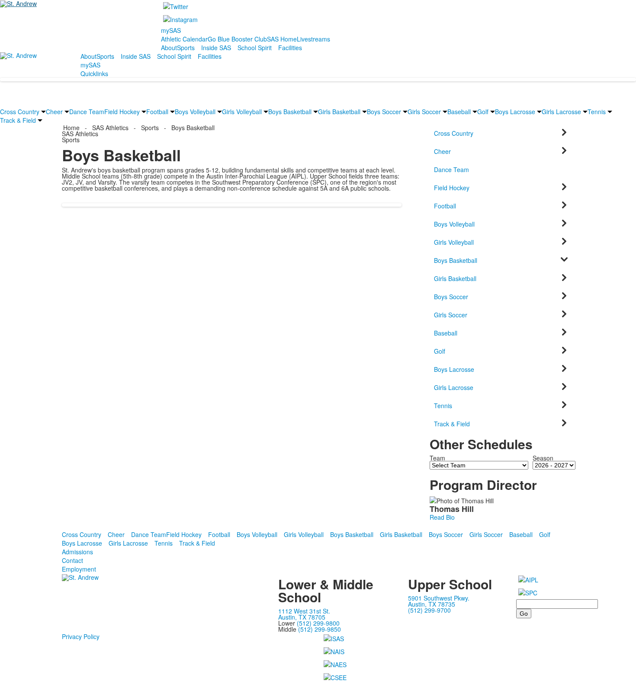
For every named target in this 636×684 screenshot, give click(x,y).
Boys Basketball (290, 111)
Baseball (459, 111)
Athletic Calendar (184, 39)
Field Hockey (122, 111)
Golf (482, 111)
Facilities (290, 47)
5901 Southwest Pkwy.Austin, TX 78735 (438, 601)
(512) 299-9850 (319, 629)
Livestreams (313, 39)
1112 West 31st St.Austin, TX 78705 (304, 614)
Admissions (77, 551)
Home (72, 127)
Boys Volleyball (195, 111)
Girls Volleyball (242, 111)
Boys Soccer (384, 111)
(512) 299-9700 (429, 610)
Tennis (597, 111)
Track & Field (18, 120)
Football (157, 111)
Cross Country (19, 111)
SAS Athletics (110, 127)
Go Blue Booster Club (237, 39)
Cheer (54, 111)
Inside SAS (216, 47)
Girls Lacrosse (561, 111)
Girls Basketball (339, 111)
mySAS (171, 30)
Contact (72, 560)
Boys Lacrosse (515, 111)
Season (543, 458)
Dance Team (86, 111)
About (169, 47)
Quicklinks (94, 73)
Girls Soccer (424, 111)
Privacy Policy (81, 636)
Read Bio (442, 517)
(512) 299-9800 (318, 623)
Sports (186, 47)
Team (437, 458)
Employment (79, 569)
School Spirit (255, 47)
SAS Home (282, 39)
